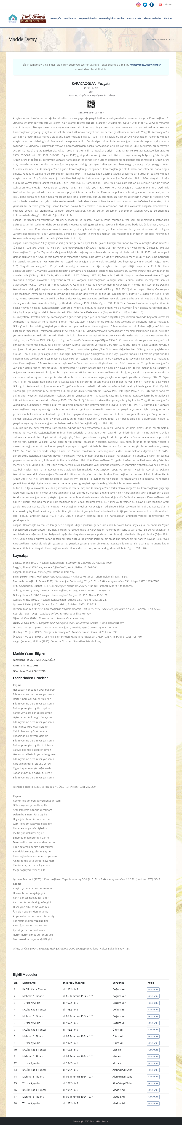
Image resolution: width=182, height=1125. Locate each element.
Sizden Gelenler (152, 18)
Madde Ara (69, 18)
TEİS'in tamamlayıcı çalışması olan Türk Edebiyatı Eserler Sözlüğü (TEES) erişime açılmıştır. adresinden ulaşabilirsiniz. (91, 67)
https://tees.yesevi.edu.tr (145, 64)
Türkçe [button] (166, 4)
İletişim (168, 18)
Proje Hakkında (87, 18)
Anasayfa (55, 18)
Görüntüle (153, 989)
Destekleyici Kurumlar (111, 18)
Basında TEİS (134, 18)
